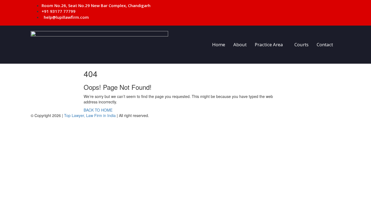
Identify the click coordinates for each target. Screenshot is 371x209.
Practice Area (269, 44)
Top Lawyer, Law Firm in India (90, 115)
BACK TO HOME (98, 110)
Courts (301, 44)
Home (218, 44)
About (240, 44)
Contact (325, 44)
